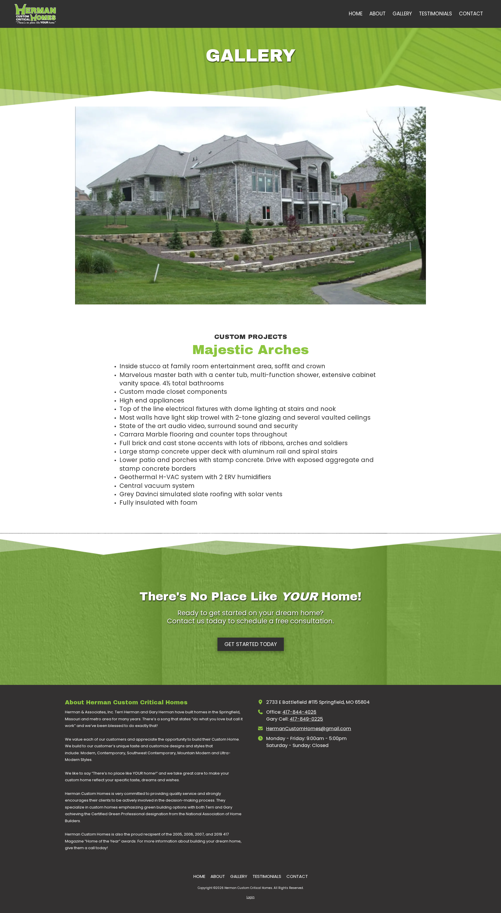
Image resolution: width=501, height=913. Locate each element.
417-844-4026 (299, 712)
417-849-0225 (306, 719)
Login (250, 897)
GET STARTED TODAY (250, 644)
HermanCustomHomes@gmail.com (308, 728)
